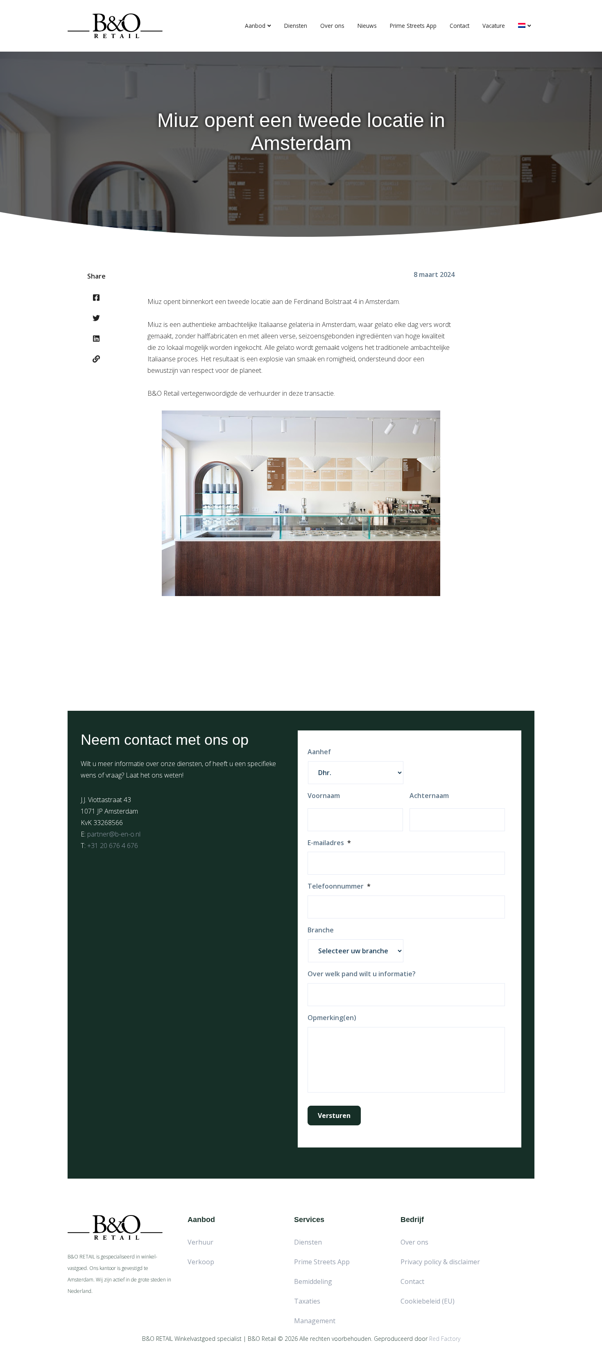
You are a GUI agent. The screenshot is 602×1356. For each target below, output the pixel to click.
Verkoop (201, 1261)
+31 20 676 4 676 (112, 845)
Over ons (332, 25)
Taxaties (307, 1301)
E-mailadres (329, 843)
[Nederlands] (524, 26)
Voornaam (324, 795)
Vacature (493, 25)
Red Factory (444, 1338)
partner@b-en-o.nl (113, 834)
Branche (321, 930)
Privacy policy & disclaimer (440, 1261)
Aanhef (319, 752)
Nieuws (367, 25)
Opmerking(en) (332, 1018)
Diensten (295, 25)
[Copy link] (96, 359)
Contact (459, 25)
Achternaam (429, 795)
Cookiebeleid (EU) (428, 1301)
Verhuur (200, 1242)
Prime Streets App (413, 25)
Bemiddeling (313, 1281)
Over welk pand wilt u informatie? (362, 974)
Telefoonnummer (339, 886)
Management (314, 1320)
